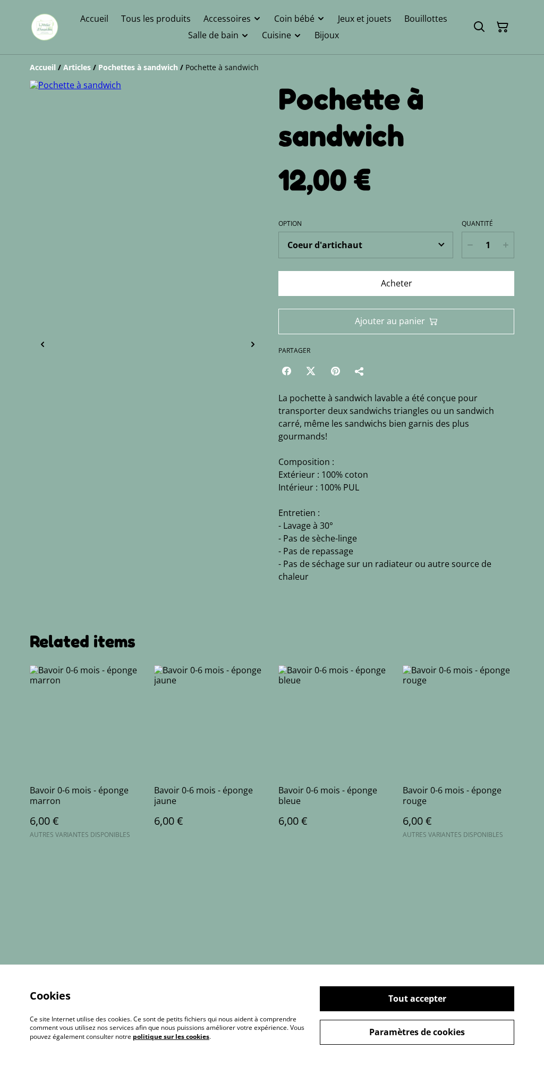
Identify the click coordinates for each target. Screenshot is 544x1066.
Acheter (396, 283)
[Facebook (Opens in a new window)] (286, 371)
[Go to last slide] (42, 345)
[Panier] (502, 27)
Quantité (477, 223)
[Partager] (360, 371)
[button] (75, 345)
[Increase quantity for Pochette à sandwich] (505, 245)
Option (290, 223)
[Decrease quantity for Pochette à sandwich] (470, 245)
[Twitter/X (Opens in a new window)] (311, 371)
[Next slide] (253, 345)
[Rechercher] (479, 27)
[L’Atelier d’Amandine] (45, 27)
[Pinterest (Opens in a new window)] (335, 371)
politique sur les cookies (171, 1036)
